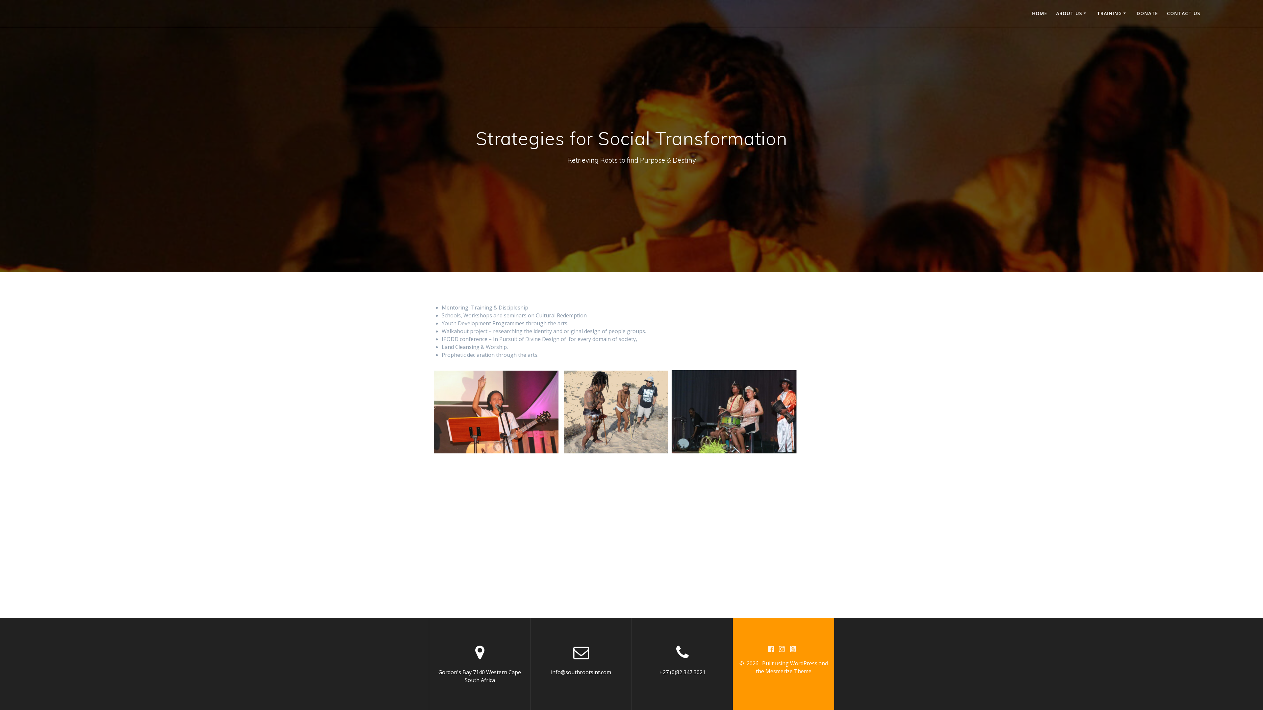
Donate (1147, 13)
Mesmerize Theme (788, 671)
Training (1109, 13)
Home (1039, 13)
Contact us (1183, 13)
